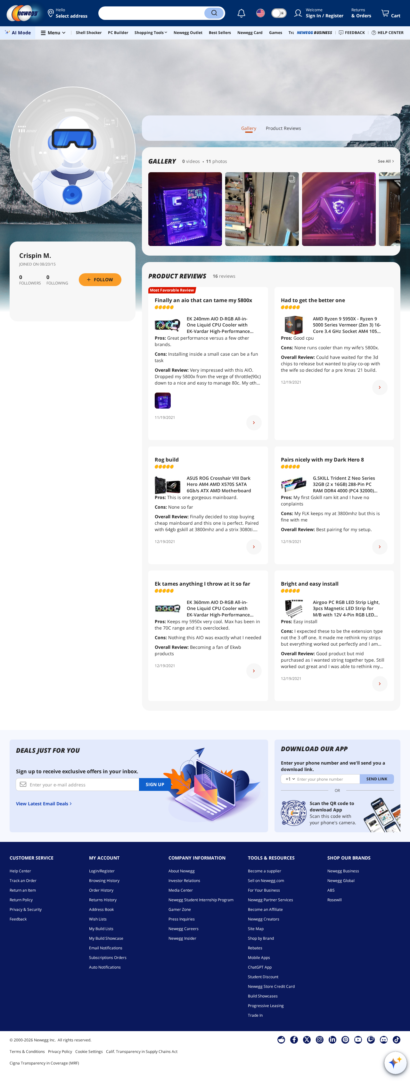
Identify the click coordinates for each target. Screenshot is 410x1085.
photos (219, 161)
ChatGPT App (260, 967)
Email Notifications (105, 948)
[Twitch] (371, 1039)
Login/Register (102, 871)
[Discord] (384, 1039)
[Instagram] (319, 1039)
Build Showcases (263, 996)
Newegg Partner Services (270, 900)
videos (193, 161)
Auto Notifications (105, 967)
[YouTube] (358, 1039)
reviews (227, 276)
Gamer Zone (179, 909)
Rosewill (334, 900)
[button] (68, 13)
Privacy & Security (26, 909)
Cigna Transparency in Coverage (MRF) (44, 1063)
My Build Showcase (106, 938)
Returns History (103, 900)
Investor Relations (184, 880)
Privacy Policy (60, 1051)
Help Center (20, 871)
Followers (30, 283)
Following (57, 283)
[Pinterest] (345, 1039)
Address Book (101, 909)
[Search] (214, 13)
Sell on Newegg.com (266, 880)
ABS (331, 890)
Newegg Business (343, 871)
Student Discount (263, 976)
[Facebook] (294, 1039)
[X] (307, 1039)
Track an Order (23, 880)
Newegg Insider (182, 938)
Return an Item (23, 890)
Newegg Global (341, 880)
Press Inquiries (181, 919)
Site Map (256, 928)
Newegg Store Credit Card (271, 986)
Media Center (180, 890)
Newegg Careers (183, 928)
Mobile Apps (259, 957)
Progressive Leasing (266, 1005)
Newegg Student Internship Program (201, 900)
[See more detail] (254, 422)
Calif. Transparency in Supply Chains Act (141, 1051)
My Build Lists (101, 928)
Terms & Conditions (27, 1051)
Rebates (255, 948)
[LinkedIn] (332, 1039)
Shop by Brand (261, 938)
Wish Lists (98, 919)
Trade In (255, 1015)
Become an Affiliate (265, 909)
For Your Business (264, 890)
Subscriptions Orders (108, 957)
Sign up (155, 784)
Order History (101, 890)
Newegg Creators (263, 919)
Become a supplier (264, 871)
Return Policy (21, 900)
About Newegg (181, 871)
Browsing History (104, 880)
